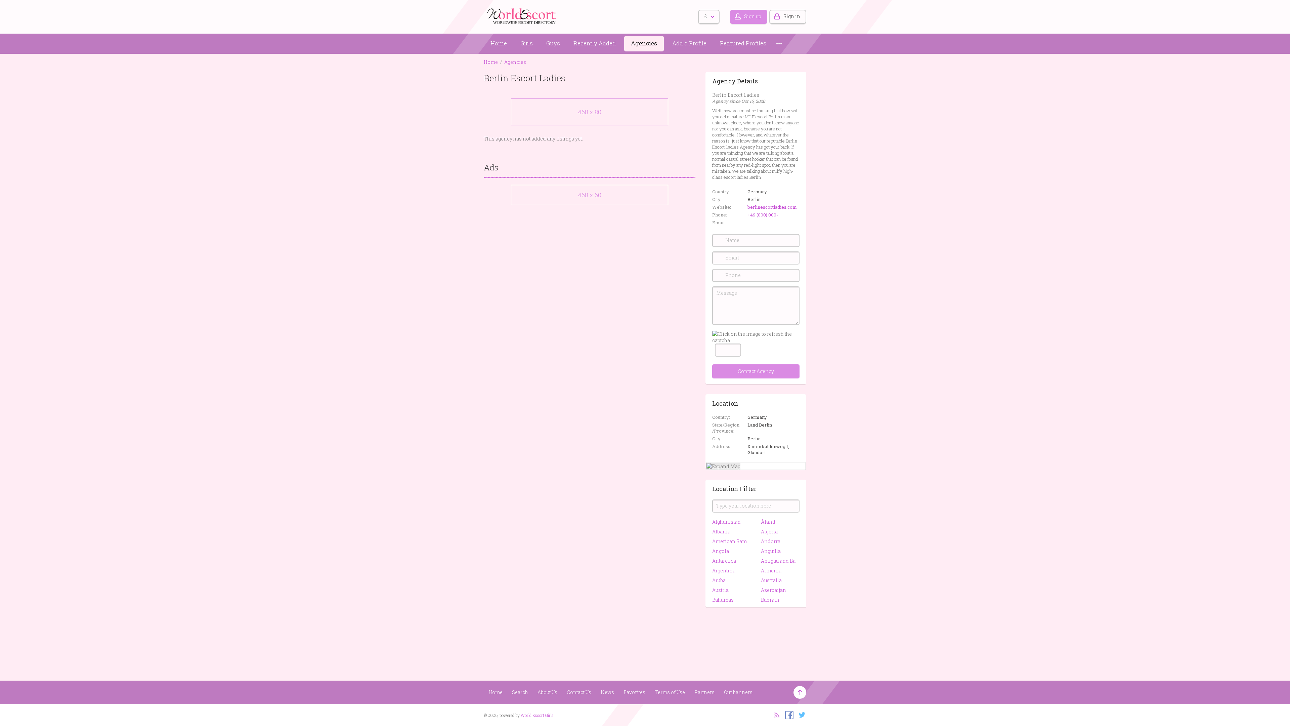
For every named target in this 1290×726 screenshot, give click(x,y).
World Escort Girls (537, 715)
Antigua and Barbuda (780, 561)
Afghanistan (726, 522)
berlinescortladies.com (772, 207)
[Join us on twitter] (800, 714)
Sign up (752, 16)
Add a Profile (689, 43)
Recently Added (594, 43)
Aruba (719, 580)
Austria (720, 590)
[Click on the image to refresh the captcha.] (756, 337)
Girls (526, 43)
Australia (771, 580)
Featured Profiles (743, 43)
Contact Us (579, 692)
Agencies (644, 43)
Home (498, 43)
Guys (553, 43)
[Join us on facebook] (787, 714)
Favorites (634, 692)
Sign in (791, 16)
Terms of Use (670, 692)
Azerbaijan (773, 590)
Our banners (738, 692)
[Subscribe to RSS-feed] (775, 714)
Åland (768, 522)
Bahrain (770, 600)
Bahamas (723, 600)
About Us (547, 692)
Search (520, 692)
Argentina (723, 570)
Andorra (770, 541)
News (607, 692)
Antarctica (724, 561)
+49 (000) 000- (762, 215)
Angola (720, 551)
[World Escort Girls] (522, 15)
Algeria (769, 531)
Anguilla (771, 551)
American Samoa (731, 541)
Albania (721, 531)
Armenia (771, 570)
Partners (704, 692)
